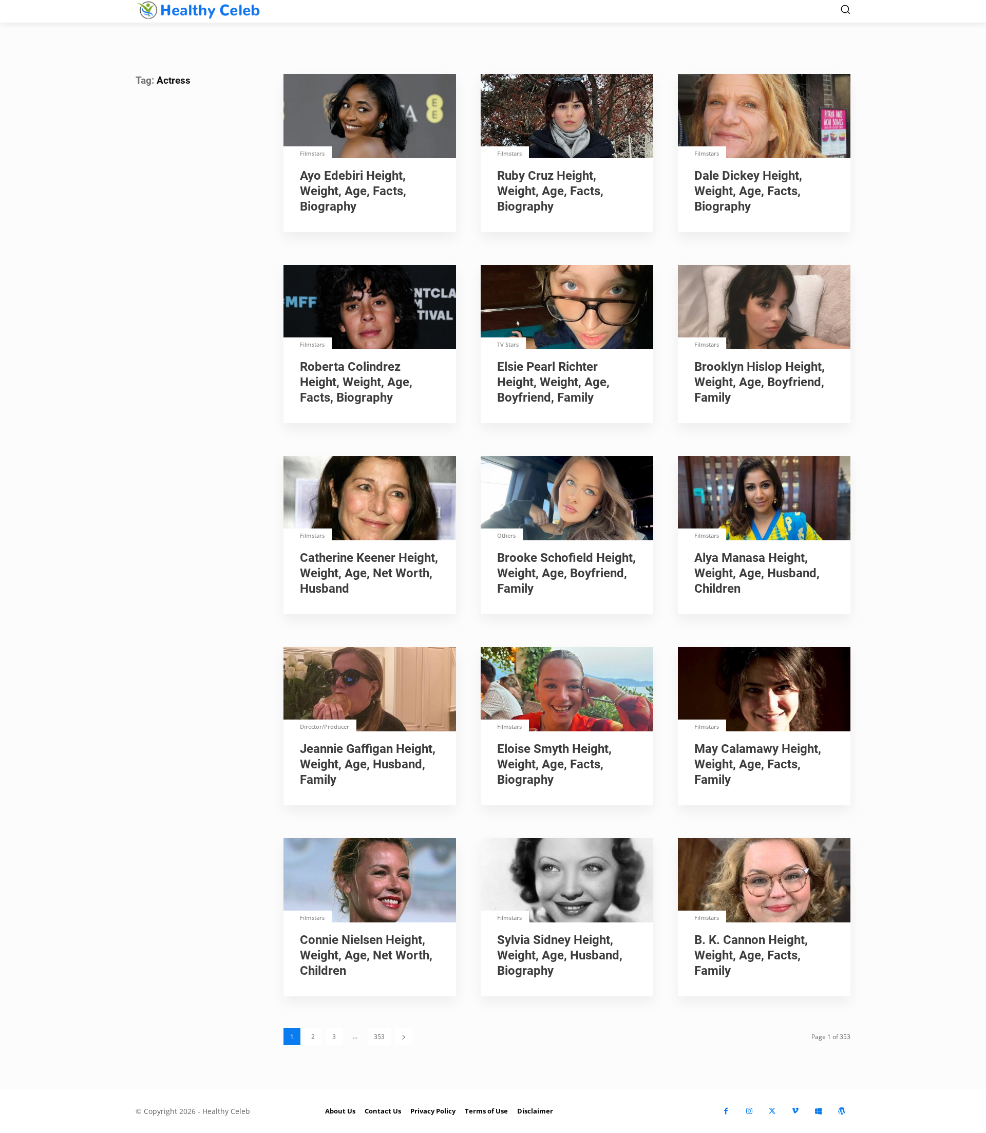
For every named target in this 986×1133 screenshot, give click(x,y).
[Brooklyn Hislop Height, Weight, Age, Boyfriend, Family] (764, 308)
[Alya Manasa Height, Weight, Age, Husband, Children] (764, 499)
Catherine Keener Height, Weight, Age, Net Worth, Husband (369, 573)
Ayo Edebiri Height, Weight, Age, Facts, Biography (353, 191)
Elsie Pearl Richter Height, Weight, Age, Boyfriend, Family (553, 382)
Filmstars (312, 153)
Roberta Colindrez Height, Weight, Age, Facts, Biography (356, 382)
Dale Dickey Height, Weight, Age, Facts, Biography (748, 191)
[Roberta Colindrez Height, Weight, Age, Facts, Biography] (369, 308)
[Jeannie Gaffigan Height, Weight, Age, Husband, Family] (369, 690)
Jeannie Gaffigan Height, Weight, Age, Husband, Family (367, 764)
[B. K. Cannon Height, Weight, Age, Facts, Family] (764, 881)
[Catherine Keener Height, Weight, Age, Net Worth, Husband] (369, 499)
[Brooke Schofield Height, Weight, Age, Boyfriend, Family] (567, 499)
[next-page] (403, 1036)
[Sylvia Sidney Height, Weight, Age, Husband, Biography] (567, 881)
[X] (772, 1111)
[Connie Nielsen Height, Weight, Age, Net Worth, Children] (369, 881)
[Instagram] (749, 1111)
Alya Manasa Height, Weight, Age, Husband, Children (757, 573)
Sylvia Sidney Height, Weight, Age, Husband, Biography (559, 955)
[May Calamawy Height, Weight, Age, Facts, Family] (764, 690)
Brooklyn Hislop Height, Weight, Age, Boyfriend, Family (759, 382)
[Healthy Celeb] (198, 10)
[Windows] (818, 1111)
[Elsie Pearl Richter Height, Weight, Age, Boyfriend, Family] (567, 308)
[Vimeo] (795, 1111)
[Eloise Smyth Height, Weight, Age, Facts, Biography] (567, 690)
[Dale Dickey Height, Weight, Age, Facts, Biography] (764, 117)
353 (379, 1036)
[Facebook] (726, 1111)
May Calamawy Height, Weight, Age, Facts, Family (757, 764)
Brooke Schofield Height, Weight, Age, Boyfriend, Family (566, 573)
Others (506, 535)
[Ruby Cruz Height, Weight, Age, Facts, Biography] (567, 117)
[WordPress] (841, 1111)
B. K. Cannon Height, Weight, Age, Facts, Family (751, 955)
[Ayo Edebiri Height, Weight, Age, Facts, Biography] (369, 117)
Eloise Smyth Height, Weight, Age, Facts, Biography (554, 764)
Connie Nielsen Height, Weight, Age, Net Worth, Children (366, 955)
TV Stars (508, 344)
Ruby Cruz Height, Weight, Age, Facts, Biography (550, 191)
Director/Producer (324, 726)
